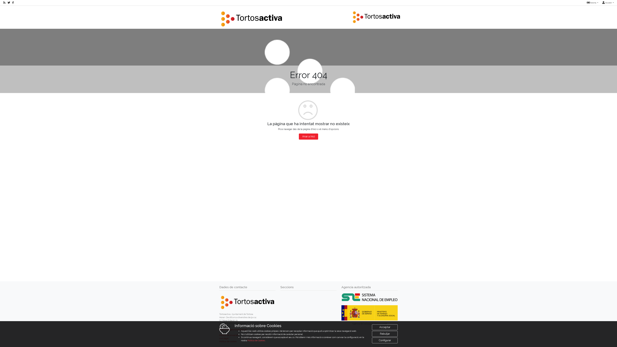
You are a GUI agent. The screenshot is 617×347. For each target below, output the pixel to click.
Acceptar (384, 327)
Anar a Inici (308, 136)
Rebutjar (385, 333)
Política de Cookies (256, 340)
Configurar (385, 340)
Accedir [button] (608, 3)
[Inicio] (251, 16)
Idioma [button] (593, 3)
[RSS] (4, 3)
